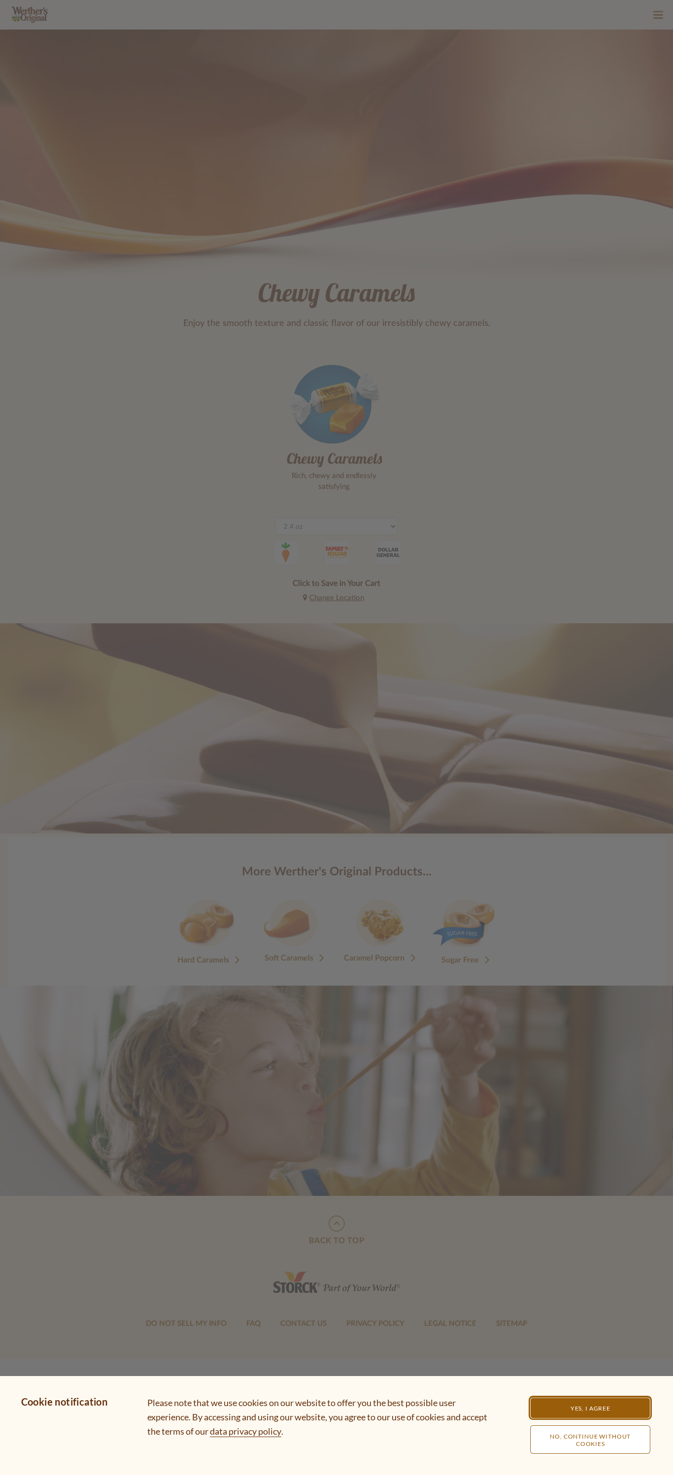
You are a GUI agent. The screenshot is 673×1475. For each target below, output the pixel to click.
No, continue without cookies (590, 1440)
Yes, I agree (590, 1408)
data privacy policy (245, 1431)
